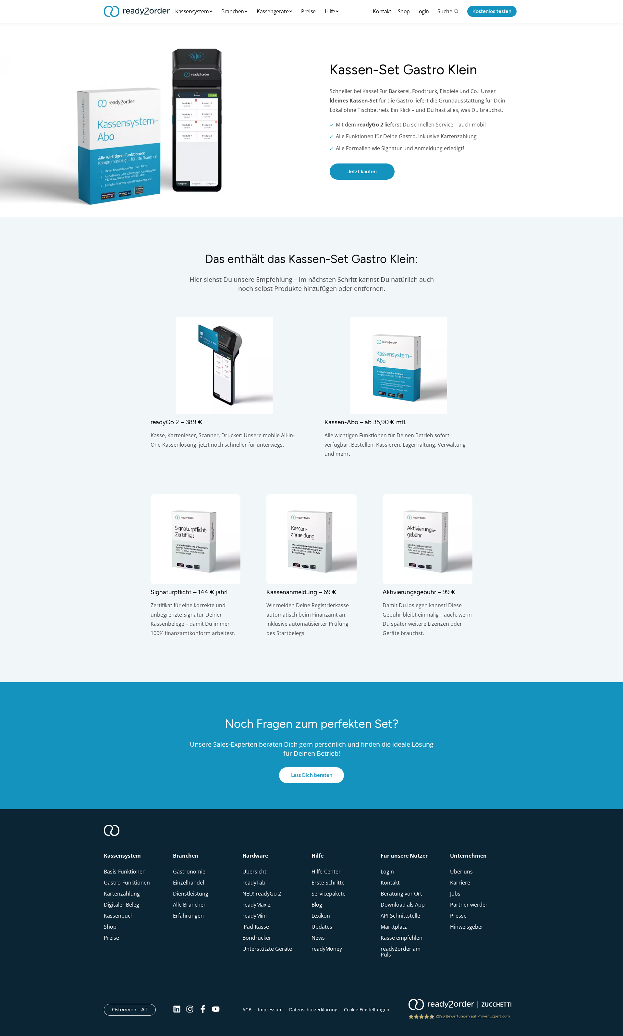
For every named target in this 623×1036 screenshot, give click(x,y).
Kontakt (382, 11)
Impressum (270, 1009)
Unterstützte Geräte (267, 948)
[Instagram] (190, 1009)
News (318, 937)
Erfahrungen (188, 915)
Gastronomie (189, 871)
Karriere (460, 882)
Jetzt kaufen (362, 171)
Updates (322, 926)
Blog (317, 904)
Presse (458, 915)
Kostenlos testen (491, 11)
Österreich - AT (134, 1009)
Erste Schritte (328, 882)
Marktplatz (394, 926)
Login (422, 11)
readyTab (253, 882)
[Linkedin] (177, 1009)
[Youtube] (216, 1009)
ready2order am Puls (401, 951)
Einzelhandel (188, 882)
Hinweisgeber (466, 926)
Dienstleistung (190, 893)
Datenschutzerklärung (313, 1009)
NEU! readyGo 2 (261, 893)
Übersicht (254, 871)
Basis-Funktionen (125, 871)
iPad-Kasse (255, 926)
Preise (308, 11)
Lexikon (321, 915)
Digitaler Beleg (121, 904)
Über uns (461, 871)
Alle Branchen (190, 904)
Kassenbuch (119, 915)
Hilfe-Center (326, 871)
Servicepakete (329, 893)
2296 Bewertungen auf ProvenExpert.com (473, 1016)
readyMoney (327, 948)
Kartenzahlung (122, 893)
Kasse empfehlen (401, 937)
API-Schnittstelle (400, 915)
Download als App (403, 904)
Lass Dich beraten (311, 775)
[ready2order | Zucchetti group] (460, 1005)
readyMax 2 (256, 904)
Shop (404, 11)
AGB (246, 1009)
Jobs (455, 893)
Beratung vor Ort (401, 893)
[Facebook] (203, 1009)
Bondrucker (256, 937)
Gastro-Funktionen (127, 882)
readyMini (254, 915)
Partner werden (469, 904)
